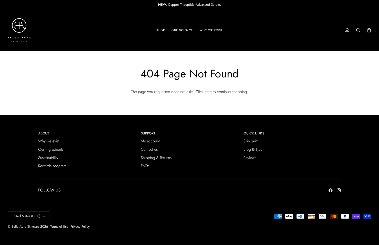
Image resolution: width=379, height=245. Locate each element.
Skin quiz (250, 141)
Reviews (249, 158)
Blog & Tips (252, 149)
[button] (211, 30)
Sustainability (48, 158)
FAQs (145, 166)
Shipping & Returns (156, 158)
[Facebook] (331, 190)
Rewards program (52, 166)
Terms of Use (59, 226)
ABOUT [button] (43, 133)
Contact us (149, 149)
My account (150, 141)
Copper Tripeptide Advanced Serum (194, 4)
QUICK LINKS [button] (253, 133)
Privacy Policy (80, 226)
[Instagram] (339, 190)
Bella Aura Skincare (25, 226)
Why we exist (48, 141)
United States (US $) (25, 216)
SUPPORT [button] (148, 133)
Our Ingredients (50, 149)
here (208, 92)
